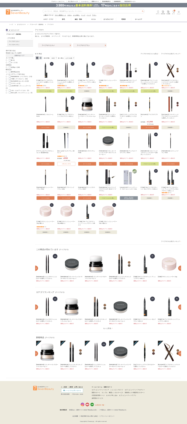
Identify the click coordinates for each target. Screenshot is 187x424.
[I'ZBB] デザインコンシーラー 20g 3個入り (45, 222)
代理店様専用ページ (98, 395)
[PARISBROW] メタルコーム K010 (45, 115)
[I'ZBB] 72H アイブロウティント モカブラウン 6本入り (65, 115)
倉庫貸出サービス (97, 398)
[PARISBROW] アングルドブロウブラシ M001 (128, 151)
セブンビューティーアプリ (127, 395)
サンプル (105, 392)
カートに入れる (45, 127)
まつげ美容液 (45, 36)
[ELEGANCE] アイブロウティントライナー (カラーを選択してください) (170, 82)
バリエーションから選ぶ (45, 91)
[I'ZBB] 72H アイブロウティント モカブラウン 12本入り (149, 188)
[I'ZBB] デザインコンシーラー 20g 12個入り (108, 222)
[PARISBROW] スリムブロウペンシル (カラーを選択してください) (65, 82)
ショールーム (85, 1)
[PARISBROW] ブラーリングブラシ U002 (65, 188)
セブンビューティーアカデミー (135, 390)
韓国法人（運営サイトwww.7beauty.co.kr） (83, 410)
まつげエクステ (40, 34)
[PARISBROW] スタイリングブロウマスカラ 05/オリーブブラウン (107, 189)
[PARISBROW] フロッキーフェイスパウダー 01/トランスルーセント (107, 152)
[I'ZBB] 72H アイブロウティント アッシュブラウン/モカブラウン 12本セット (170, 189)
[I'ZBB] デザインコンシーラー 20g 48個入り (66, 222)
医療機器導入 (117, 1)
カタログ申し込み (112, 395)
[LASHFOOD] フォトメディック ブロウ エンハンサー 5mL (128, 188)
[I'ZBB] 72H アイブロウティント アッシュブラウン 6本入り (87, 82)
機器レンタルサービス (116, 392)
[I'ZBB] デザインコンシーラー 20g (108, 81)
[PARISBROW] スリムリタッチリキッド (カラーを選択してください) (107, 116)
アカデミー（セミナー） (58, 1)
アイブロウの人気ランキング (170, 53)
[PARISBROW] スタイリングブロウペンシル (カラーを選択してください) (149, 152)
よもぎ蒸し (76, 15)
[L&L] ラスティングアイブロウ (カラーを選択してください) (128, 116)
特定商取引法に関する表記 (89, 416)
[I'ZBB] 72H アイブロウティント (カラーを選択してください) (45, 82)
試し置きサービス (73, 1)
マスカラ (65, 36)
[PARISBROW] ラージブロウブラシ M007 (86, 188)
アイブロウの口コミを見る (149, 53)
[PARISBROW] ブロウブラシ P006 (86, 151)
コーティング (56, 36)
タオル (69, 15)
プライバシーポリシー (107, 416)
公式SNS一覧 (99, 405)
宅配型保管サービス (129, 1)
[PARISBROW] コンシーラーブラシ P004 (45, 188)
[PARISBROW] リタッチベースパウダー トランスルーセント (87, 116)
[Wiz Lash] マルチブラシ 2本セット (66, 151)
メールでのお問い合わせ (73, 390)
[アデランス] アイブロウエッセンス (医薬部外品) (45, 151)
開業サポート (95, 1)
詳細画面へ (87, 91)
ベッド (83, 15)
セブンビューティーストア (100, 390)
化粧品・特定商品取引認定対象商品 (128, 198)
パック (89, 15)
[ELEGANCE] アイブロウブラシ (149, 115)
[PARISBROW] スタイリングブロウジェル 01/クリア (128, 81)
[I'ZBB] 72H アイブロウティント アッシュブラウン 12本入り (86, 223)
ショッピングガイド (116, 390)
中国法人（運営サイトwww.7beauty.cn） (113, 410)
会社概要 (75, 416)
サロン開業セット (60, 15)
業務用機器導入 (106, 1)
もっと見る (107, 328)
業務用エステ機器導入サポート (135, 392)
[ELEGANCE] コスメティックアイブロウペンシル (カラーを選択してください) (170, 116)
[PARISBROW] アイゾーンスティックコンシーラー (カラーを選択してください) (149, 82)
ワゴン (94, 15)
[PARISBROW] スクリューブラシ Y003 (170, 151)
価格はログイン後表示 (43, 87)
